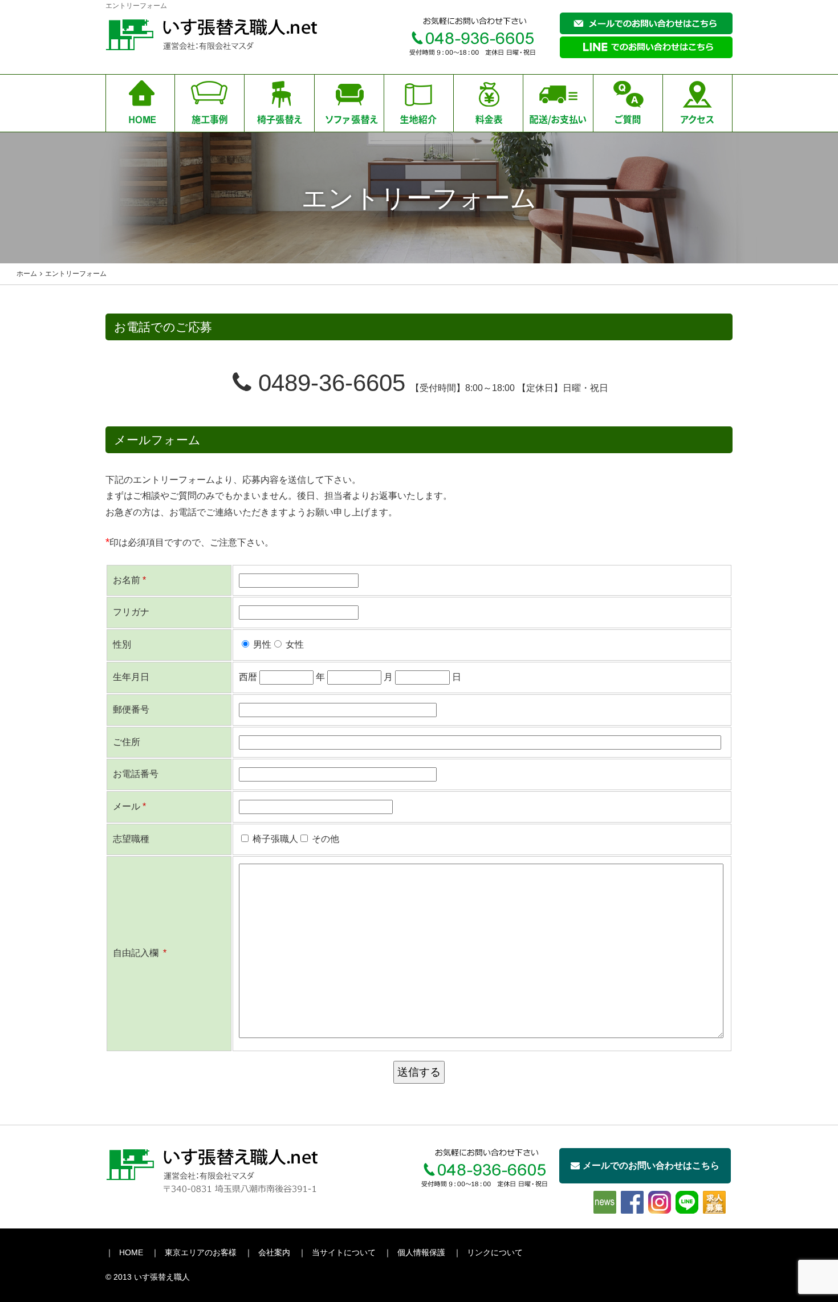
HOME (131, 1252)
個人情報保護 (421, 1252)
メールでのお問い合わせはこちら (651, 1165)
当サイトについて (344, 1252)
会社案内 (274, 1252)
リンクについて (495, 1252)
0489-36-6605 (328, 382)
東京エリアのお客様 (201, 1252)
